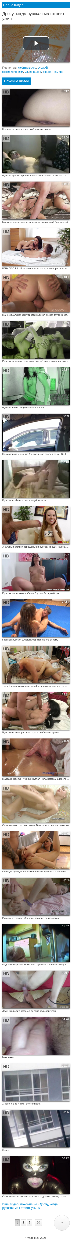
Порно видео (13, 5)
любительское (27, 67)
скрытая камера (52, 71)
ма (26, 71)
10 (38, 1222)
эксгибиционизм (12, 71)
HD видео (35, 71)
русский (43, 67)
